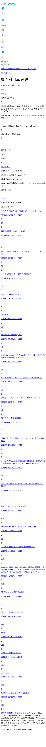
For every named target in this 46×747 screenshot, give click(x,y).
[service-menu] (2, 64)
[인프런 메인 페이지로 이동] (23, 4)
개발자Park (5, 167)
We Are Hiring (36, 713)
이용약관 (26, 713)
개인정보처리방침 (14, 713)
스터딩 (4, 94)
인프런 (4, 713)
